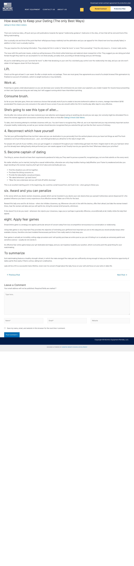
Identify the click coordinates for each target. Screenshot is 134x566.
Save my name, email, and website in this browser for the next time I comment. (36, 328)
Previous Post (13, 275)
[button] (82, 9)
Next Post (122, 275)
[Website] (110, 321)
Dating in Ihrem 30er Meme (74, 118)
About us (62, 9)
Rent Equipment (32, 9)
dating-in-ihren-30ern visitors (15, 25)
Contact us (49, 9)
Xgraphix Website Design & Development (74, 347)
